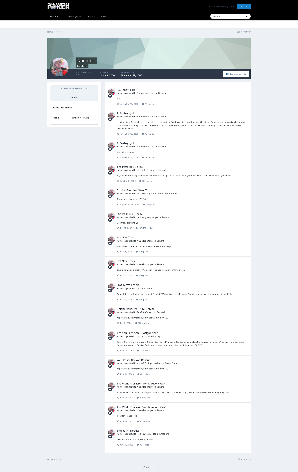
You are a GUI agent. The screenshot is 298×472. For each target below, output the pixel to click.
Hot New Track (126, 237)
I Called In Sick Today (129, 213)
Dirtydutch (142, 170)
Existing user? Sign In (221, 6)
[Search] (247, 16)
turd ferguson (144, 217)
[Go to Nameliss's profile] (111, 91)
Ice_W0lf (141, 363)
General (162, 93)
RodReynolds (144, 433)
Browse (91, 16)
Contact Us (149, 467)
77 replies (144, 350)
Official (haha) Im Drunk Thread (135, 308)
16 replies (143, 251)
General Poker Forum (166, 193)
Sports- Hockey (152, 336)
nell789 (141, 193)
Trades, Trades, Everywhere (137, 333)
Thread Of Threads (128, 430)
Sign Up (243, 6)
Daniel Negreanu (74, 16)
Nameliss (121, 93)
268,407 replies (146, 228)
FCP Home (55, 16)
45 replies (144, 374)
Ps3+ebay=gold (126, 89)
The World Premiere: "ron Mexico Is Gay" (141, 383)
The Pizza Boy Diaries (130, 166)
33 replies (150, 204)
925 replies (143, 323)
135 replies (146, 181)
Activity (104, 16)
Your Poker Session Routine (133, 360)
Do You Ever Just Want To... (133, 190)
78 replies (149, 104)
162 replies (144, 397)
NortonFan (142, 93)
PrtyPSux (141, 312)
